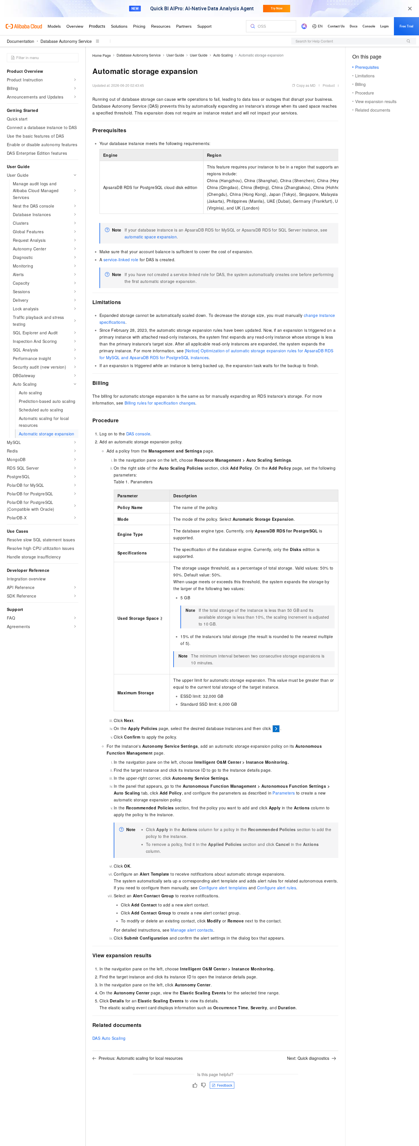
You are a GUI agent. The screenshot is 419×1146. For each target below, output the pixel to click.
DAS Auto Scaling (108, 1038)
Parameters (283, 793)
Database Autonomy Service (66, 41)
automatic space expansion (151, 237)
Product (329, 85)
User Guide (175, 55)
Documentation (20, 41)
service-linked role (121, 259)
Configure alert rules (276, 887)
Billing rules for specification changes (160, 403)
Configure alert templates (223, 887)
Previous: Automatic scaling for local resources (141, 1058)
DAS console (138, 434)
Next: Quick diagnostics (308, 1058)
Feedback (224, 1085)
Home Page (101, 55)
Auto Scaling (223, 55)
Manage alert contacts (191, 930)
